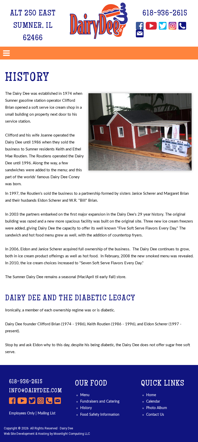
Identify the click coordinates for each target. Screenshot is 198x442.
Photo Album (156, 408)
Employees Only (22, 413)
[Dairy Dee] (99, 21)
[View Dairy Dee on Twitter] (163, 26)
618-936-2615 (165, 14)
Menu (84, 395)
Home (151, 395)
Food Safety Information (99, 414)
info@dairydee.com (35, 391)
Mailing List (46, 413)
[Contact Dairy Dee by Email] (140, 33)
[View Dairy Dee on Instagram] (172, 26)
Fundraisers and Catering (99, 401)
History (86, 408)
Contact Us (155, 414)
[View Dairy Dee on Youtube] (151, 26)
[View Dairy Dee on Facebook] (140, 26)
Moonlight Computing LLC (72, 434)
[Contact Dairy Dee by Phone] (182, 26)
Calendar (153, 401)
